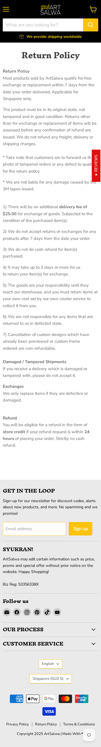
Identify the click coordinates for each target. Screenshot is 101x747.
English (48, 663)
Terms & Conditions (79, 724)
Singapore (48, 678)
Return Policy (46, 724)
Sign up (80, 528)
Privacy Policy (17, 724)
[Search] (90, 24)
